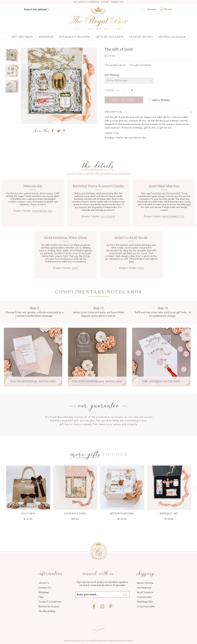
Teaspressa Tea (42, 211)
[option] (59, 86)
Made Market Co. (173, 217)
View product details (115, 65)
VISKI (75, 268)
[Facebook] (94, 606)
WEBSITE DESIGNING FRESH (120, 641)
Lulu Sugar (108, 217)
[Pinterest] (110, 606)
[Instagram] (102, 606)
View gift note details (140, 65)
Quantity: (109, 90)
